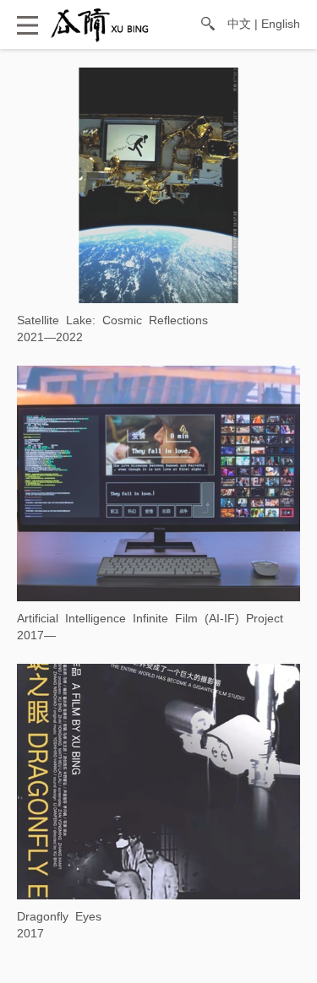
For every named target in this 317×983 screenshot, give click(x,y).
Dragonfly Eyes (59, 916)
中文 (239, 23)
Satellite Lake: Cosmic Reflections (112, 320)
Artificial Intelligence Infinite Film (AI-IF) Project (150, 618)
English (280, 23)
